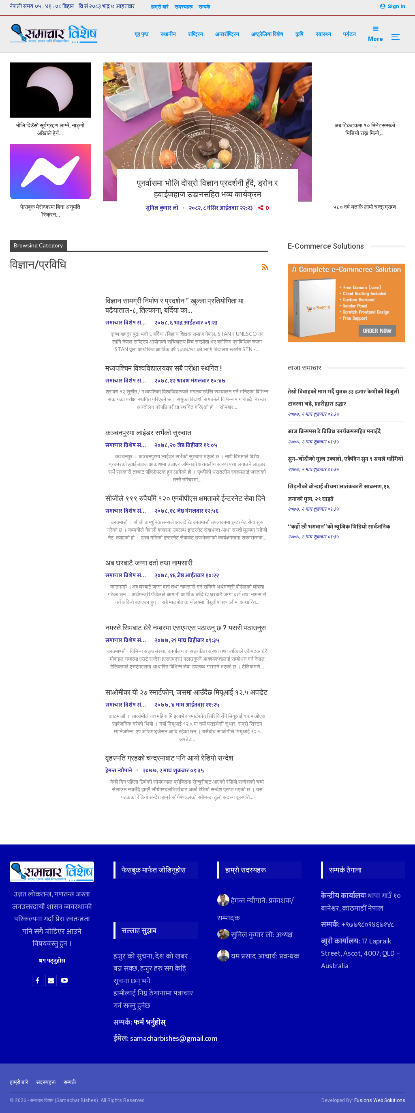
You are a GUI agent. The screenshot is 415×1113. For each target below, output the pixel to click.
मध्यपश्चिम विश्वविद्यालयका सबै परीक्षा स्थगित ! (163, 368)
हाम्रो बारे (160, 7)
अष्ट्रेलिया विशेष (267, 34)
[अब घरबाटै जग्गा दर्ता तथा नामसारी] (52, 585)
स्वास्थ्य (323, 34)
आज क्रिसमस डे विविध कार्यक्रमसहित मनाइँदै (334, 431)
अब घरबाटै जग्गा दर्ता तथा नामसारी (150, 563)
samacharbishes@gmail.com (174, 1039)
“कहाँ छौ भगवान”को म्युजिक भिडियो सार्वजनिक (339, 526)
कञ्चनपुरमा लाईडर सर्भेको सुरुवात (148, 432)
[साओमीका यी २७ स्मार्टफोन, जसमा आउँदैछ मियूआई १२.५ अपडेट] (52, 715)
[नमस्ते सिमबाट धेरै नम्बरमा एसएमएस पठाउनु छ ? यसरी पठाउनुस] (52, 650)
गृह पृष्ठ (141, 34)
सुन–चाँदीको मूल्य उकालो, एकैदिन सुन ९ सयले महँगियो (345, 459)
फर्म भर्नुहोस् (150, 1022)
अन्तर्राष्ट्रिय (227, 34)
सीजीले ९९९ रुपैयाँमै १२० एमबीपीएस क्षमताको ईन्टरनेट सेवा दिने (185, 498)
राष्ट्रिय (195, 34)
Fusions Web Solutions (379, 1100)
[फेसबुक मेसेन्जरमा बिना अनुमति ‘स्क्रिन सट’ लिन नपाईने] (50, 171)
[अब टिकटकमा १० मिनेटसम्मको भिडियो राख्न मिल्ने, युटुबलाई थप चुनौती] (364, 90)
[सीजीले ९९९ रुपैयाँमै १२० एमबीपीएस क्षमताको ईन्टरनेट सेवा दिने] (52, 521)
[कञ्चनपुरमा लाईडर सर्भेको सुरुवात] (52, 455)
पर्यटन (349, 34)
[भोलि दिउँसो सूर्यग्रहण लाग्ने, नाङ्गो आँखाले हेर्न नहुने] (50, 90)
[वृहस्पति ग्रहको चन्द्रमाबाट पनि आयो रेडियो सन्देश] (52, 780)
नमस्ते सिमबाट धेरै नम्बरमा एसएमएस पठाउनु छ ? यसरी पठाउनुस (185, 627)
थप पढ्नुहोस (52, 960)
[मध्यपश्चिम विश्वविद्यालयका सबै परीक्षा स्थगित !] (52, 390)
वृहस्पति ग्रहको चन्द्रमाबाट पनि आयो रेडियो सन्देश (169, 758)
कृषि (299, 34)
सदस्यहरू (184, 7)
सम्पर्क (204, 7)
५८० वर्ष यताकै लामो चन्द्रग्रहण (364, 207)
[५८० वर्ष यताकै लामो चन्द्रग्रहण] (364, 171)
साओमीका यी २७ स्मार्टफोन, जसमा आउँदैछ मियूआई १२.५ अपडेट (186, 692)
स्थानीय (168, 34)
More (375, 39)
